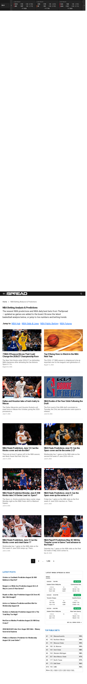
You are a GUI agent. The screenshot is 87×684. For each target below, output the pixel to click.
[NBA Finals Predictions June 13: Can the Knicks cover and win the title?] (22, 434)
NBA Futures (66, 323)
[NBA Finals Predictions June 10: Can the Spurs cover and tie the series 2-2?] (63, 434)
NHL (73, 670)
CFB (60, 670)
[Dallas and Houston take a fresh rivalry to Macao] (22, 387)
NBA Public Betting (49, 323)
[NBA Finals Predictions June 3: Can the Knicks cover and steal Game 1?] (22, 526)
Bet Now (77, 581)
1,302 (48, 561)
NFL (51, 670)
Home (5, 302)
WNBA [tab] (48, 577)
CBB (64, 670)
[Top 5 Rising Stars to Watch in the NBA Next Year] (63, 340)
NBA (56, 670)
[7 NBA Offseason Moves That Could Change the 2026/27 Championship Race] (22, 340)
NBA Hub (16, 323)
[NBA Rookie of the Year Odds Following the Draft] (63, 387)
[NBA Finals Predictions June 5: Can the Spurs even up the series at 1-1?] (63, 479)
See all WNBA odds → (74, 622)
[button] (4, 293)
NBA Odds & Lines (30, 323)
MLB (68, 670)
